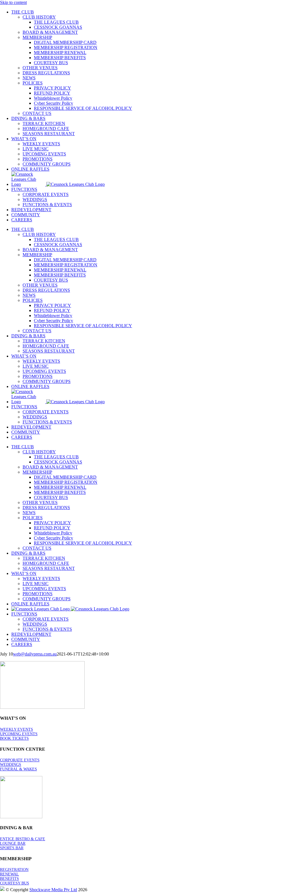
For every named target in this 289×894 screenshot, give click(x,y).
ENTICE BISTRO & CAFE (22, 839)
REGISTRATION (14, 870)
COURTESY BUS (14, 883)
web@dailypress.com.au (35, 654)
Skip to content (13, 2)
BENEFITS (9, 879)
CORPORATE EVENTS (20, 760)
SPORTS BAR (11, 848)
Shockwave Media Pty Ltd (53, 889)
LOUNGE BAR (12, 843)
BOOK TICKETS (14, 738)
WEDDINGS (10, 765)
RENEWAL (9, 874)
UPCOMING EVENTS (19, 734)
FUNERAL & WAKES (18, 769)
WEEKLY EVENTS (16, 729)
